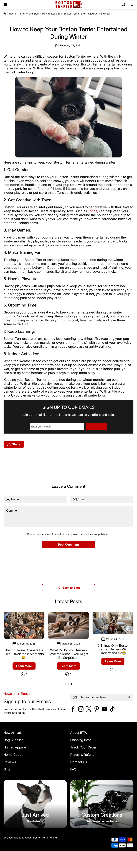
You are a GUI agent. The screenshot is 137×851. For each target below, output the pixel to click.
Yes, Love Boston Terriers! (68, 447)
